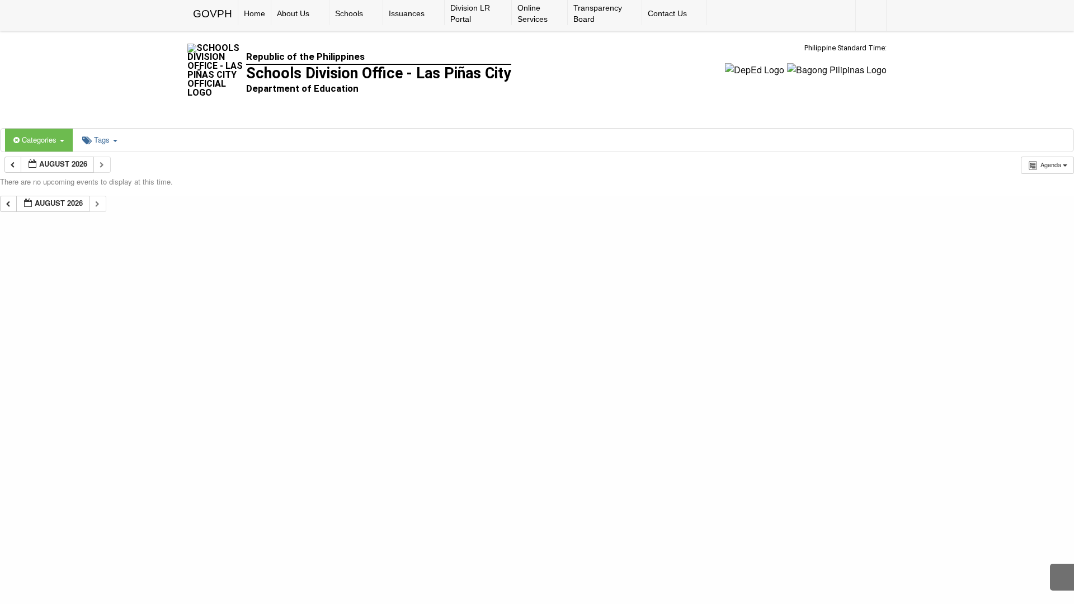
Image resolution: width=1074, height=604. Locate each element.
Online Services (532, 13)
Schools (349, 14)
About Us (293, 14)
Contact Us (667, 14)
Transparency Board (597, 13)
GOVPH (212, 14)
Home (254, 14)
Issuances (407, 14)
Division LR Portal (470, 13)
